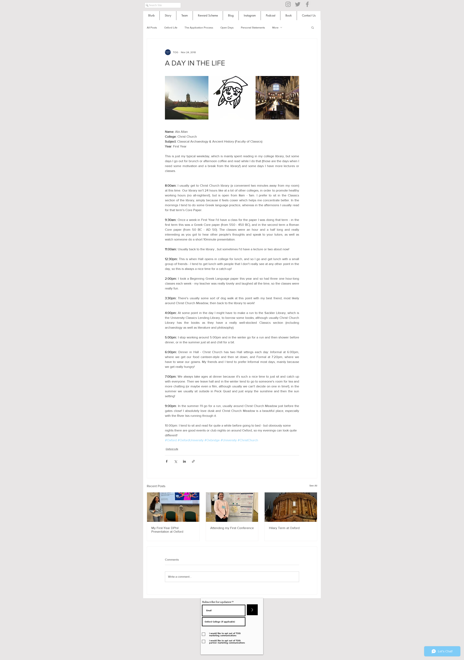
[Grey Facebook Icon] (307, 4)
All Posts (152, 27)
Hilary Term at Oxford (284, 528)
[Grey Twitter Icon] (297, 4)
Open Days (227, 27)
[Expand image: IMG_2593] (232, 98)
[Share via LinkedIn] (184, 461)
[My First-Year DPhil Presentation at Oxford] (173, 507)
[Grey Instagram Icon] (288, 4)
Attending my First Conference (232, 528)
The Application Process (199, 27)
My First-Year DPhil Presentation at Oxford (167, 529)
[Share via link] (193, 461)
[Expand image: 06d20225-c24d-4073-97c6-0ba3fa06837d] (186, 98)
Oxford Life (170, 27)
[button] (312, 27)
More (275, 27)
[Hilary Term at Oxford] (291, 507)
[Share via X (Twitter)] (175, 461)
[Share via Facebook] (166, 461)
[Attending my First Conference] (232, 507)
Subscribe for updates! (216, 601)
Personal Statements (253, 27)
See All (313, 485)
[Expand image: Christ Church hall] (277, 98)
